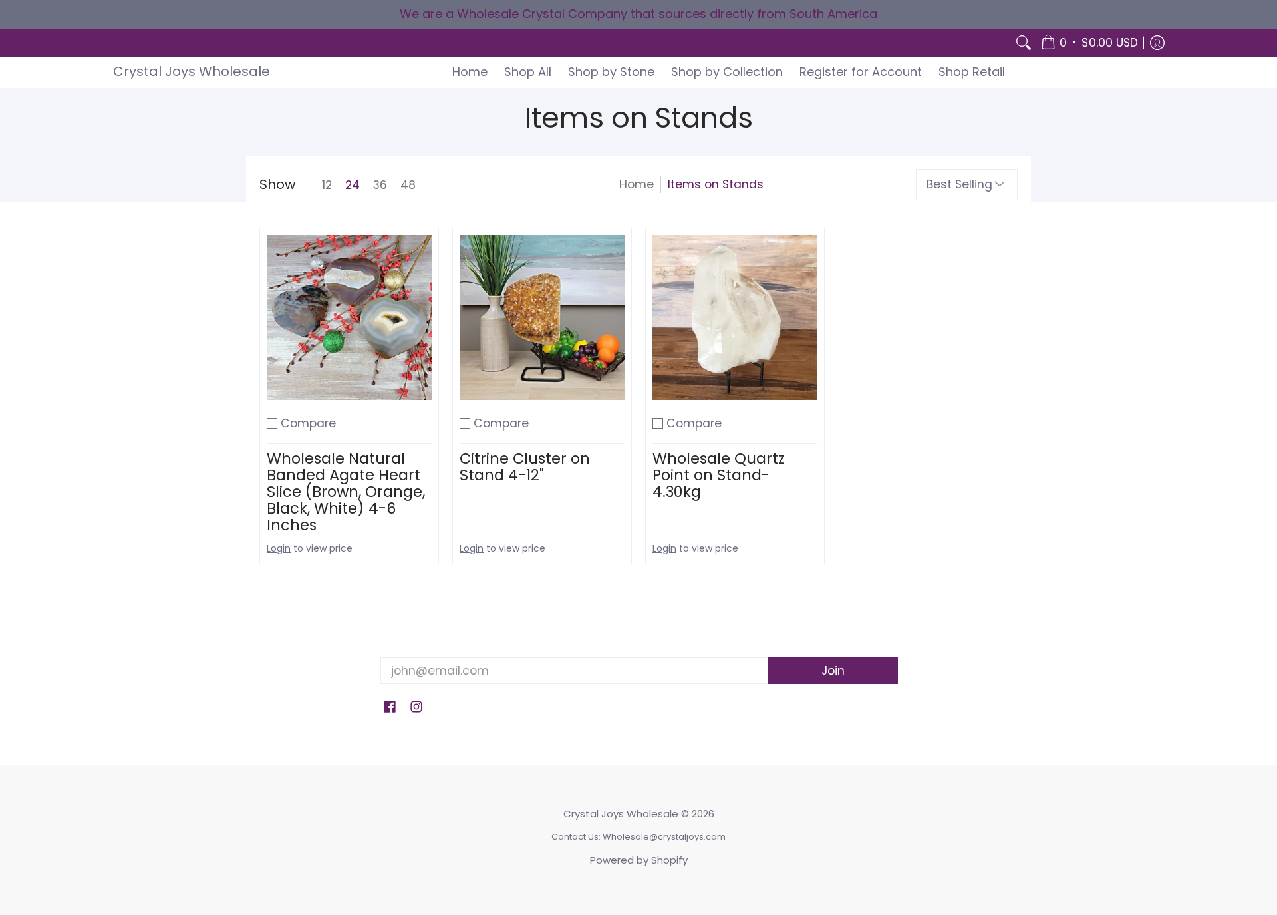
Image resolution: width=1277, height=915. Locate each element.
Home (636, 184)
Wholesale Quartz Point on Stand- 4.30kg (718, 475)
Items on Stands (716, 184)
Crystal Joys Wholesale (191, 71)
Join (833, 671)
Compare (308, 423)
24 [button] (352, 185)
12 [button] (327, 185)
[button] (1089, 43)
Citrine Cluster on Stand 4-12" (525, 467)
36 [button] (380, 185)
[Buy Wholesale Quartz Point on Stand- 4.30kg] (734, 317)
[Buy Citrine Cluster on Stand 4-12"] (542, 317)
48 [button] (408, 185)
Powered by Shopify (639, 860)
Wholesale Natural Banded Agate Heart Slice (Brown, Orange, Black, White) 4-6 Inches (346, 492)
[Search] (1023, 43)
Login (279, 548)
